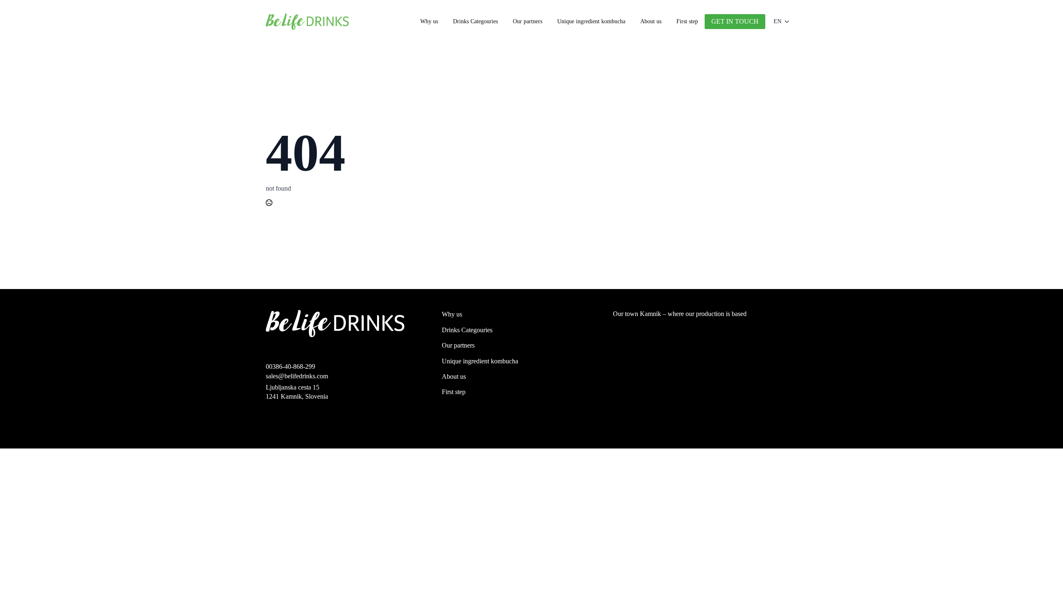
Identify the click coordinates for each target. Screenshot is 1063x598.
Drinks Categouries (475, 21)
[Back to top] (1043, 578)
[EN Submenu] (789, 21)
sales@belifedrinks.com (297, 376)
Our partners (527, 21)
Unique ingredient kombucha (591, 21)
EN (777, 21)
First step (687, 21)
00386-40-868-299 (290, 366)
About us (650, 21)
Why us (429, 21)
